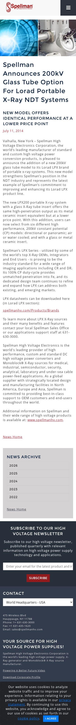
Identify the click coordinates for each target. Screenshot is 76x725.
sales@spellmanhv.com (27, 629)
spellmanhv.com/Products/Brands (31, 310)
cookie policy (28, 718)
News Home (12, 437)
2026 (13, 465)
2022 (13, 497)
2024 (13, 481)
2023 (13, 489)
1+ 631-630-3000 (23, 622)
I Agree (50, 718)
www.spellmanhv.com (45, 420)
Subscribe (38, 578)
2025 (13, 473)
